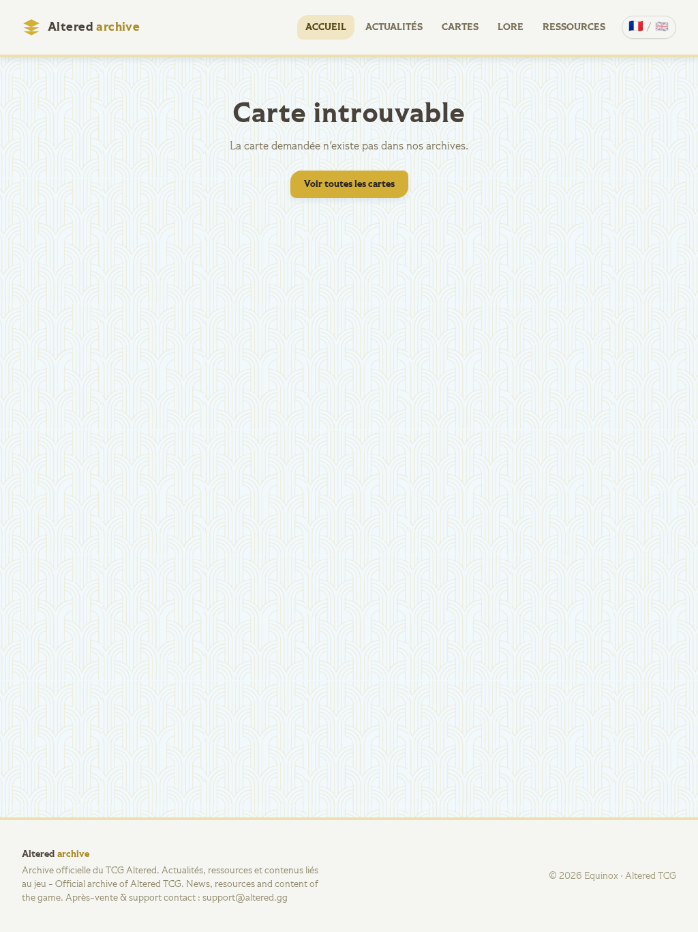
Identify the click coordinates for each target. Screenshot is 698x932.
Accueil (325, 27)
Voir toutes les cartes (349, 184)
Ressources (574, 27)
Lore (511, 27)
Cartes (460, 27)
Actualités (394, 27)
